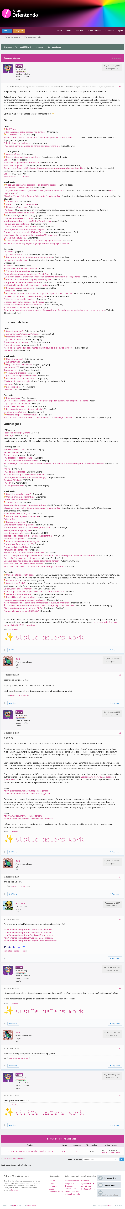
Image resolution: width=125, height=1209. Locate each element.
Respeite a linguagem (69, 1184)
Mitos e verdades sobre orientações (22, 541)
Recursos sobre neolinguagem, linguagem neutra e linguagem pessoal (36, 243)
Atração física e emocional (15, 549)
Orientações (9, 435)
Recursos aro (10, 455)
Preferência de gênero (14, 538)
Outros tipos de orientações (16, 499)
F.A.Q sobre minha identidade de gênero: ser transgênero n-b (32, 146)
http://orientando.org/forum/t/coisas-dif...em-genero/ (28, 935)
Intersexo (8, 350)
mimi (18, 658)
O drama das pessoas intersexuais (21, 414)
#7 (120, 1049)
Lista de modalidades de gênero (18, 187)
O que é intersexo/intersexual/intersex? (22, 334)
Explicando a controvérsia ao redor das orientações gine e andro (33, 566)
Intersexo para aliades (16, 336)
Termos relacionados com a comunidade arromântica (28, 535)
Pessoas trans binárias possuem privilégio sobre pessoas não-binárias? (39, 293)
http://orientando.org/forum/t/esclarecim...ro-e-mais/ (28, 932)
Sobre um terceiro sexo (14, 406)
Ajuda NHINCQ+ (87, 1183)
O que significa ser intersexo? (17, 403)
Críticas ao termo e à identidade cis (19, 299)
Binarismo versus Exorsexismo (20, 288)
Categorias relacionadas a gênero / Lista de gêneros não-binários (34, 190)
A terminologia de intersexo (16, 342)
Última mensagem (108, 1152)
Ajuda (120, 30)
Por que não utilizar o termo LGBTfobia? (22, 282)
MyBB (14, 1205)
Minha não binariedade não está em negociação (26, 285)
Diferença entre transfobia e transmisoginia (24, 229)
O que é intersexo (12, 345)
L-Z (21, 215)
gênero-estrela (11, 779)
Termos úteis (12, 201)
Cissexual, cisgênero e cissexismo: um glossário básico (31, 185)
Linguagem (11, 207)
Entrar (6, 30)
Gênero (7, 159)
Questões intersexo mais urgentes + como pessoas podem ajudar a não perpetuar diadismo (46, 400)
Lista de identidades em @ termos (19, 218)
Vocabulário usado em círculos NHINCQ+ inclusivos (27, 221)
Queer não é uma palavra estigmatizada (22, 558)
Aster (71, 87)
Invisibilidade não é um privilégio (21, 597)
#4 (120, 877)
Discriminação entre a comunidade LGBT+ (23, 608)
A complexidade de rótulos (16, 547)
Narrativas (9, 265)
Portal (59, 30)
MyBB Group (31, 1205)
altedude (21, 903)
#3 (120, 733)
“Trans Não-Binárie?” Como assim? (20, 226)
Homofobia (11, 580)
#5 (120, 919)
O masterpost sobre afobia (18, 594)
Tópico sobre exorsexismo (18, 271)
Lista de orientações (15, 522)
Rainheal (15, 629)
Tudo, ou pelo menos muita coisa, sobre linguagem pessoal (33, 240)
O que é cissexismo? (13, 254)
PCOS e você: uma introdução (17, 381)
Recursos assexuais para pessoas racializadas (25, 600)
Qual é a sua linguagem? (15, 237)
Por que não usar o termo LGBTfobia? (21, 611)
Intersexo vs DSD (12, 367)
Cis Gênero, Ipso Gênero (15, 412)
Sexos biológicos (13, 387)
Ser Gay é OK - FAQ (12, 480)
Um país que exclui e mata (15, 260)
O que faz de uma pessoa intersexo (20, 375)
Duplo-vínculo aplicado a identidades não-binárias (26, 274)
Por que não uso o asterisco (16, 224)
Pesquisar (79, 30)
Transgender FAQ (14, 134)
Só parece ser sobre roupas (16, 307)
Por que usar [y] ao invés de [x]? (18, 544)
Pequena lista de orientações (17, 513)
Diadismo (8, 389)
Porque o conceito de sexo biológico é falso (23, 232)
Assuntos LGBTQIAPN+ (23, 47)
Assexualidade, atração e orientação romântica (25, 505)
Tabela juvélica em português (17, 530)
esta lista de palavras (19, 695)
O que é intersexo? (14, 331)
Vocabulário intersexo (16, 373)
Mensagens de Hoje (32, 37)
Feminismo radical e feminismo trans (20, 268)
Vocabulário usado (72, 1191)
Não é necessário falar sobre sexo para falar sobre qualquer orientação (36, 602)
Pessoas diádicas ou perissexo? (20, 378)
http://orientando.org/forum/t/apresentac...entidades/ (28, 938)
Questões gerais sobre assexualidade (21, 460)
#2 (120, 675)
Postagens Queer (88, 1189)
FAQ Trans (11, 129)
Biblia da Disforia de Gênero (16, 176)
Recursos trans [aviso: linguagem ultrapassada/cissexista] (30, 1151)
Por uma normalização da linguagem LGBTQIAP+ (28, 279)
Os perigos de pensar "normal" (18, 588)
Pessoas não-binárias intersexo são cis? (24, 409)
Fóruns (52, 1181)
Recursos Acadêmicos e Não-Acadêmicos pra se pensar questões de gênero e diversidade (44, 168)
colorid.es (8, 951)
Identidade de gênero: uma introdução (21, 162)
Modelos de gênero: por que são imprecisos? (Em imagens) (30, 235)
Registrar (19, 30)
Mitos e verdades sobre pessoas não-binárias (25, 132)
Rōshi (110, 1205)
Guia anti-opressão (72, 1194)
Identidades (38, 47)
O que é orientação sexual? (18, 494)
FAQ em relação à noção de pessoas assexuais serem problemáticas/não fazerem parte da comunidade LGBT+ (54, 463)
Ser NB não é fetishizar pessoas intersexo (23, 304)
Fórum (68, 30)
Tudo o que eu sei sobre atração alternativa (24, 552)
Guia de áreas (109, 1185)
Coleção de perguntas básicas (17, 143)
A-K (16, 215)
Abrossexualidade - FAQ (14, 449)
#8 (120, 1095)
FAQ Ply (7, 483)
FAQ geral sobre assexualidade (18, 457)
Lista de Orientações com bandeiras (22, 516)
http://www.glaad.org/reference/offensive (23, 815)
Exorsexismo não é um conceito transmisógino (25, 296)
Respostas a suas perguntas (17, 432)
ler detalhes (31, 204)
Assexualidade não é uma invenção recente (23, 563)
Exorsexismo (9, 290)
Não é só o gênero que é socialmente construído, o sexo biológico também (38, 347)
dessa (14, 193)
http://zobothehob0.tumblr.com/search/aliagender (27, 793)
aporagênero (87, 777)
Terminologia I (10, 370)
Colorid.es (15, 1190)
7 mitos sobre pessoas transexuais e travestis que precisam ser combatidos (38, 137)
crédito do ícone (19, 951)
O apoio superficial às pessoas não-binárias (24, 302)
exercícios (22, 207)
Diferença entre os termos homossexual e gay (25, 477)
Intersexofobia (13, 398)
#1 (120, 87)
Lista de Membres (94, 30)
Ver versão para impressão (14, 1158)
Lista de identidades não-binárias (19, 212)
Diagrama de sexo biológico (19, 364)
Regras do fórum (110, 1178)
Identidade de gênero (13, 165)
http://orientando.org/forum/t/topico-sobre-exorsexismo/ (30, 940)
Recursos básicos (72, 1181)
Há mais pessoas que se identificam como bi (24, 474)
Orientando (8, 47)
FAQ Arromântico (11, 452)
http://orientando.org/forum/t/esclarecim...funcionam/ (28, 929)
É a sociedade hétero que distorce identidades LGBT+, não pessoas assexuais (39, 605)
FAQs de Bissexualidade (14, 471)
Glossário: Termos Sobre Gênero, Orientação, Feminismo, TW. (32, 196)
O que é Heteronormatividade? (20, 575)
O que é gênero (13, 154)
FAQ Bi (7, 469)
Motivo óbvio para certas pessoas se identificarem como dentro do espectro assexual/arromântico (49, 555)
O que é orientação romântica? (20, 497)
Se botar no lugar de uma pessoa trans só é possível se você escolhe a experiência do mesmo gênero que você (54, 310)
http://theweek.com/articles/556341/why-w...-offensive (28, 818)
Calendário (109, 30)
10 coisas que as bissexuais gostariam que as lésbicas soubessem (34, 591)
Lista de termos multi (13, 533)
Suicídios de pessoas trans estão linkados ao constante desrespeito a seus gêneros (42, 276)
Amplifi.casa (86, 1186)
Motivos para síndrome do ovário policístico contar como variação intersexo (38, 417)
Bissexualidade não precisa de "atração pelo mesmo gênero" (31, 561)
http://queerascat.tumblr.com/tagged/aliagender (26, 790)
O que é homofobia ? (15, 583)
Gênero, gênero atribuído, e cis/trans (23, 157)
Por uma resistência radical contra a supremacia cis (29, 257)
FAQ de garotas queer (14, 485)
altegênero (109, 777)
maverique (98, 777)
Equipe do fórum (56, 1191)
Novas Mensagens (12, 37)
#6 (120, 988)
